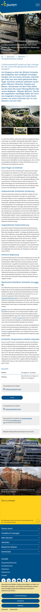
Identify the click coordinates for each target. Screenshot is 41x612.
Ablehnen (20, 605)
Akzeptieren (20, 601)
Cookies (4, 575)
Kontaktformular (6, 566)
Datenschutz (5, 572)
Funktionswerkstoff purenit (9, 298)
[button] (3, 116)
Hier (4, 422)
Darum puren (10, 56)
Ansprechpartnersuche (8, 563)
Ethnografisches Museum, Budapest (12, 59)
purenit (3, 309)
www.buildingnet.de (15, 420)
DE (2, 56)
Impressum (5, 569)
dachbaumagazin (27, 418)
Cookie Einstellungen (20, 595)
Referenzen (21, 56)
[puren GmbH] (9, 4)
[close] (38, 578)
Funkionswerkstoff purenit (13, 409)
